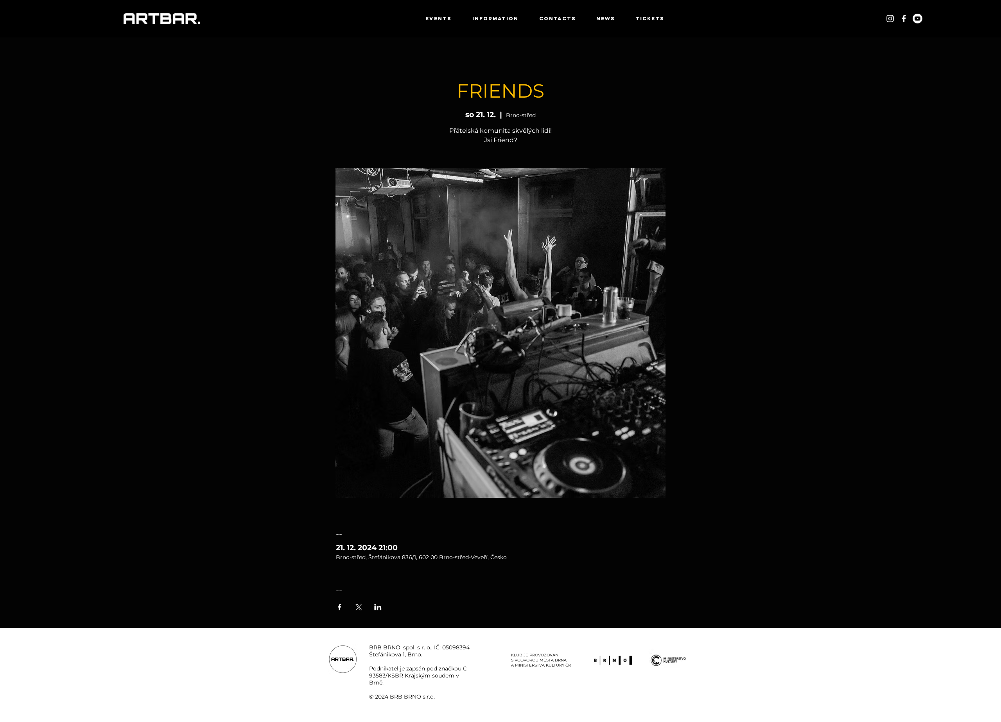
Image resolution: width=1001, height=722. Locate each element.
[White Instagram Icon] (890, 18)
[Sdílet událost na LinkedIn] (378, 607)
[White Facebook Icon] (904, 18)
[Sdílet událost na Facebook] (339, 607)
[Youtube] (917, 18)
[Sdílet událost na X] (358, 607)
